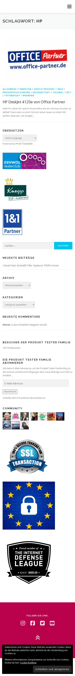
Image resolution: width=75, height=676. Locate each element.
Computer (24, 89)
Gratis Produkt (44, 89)
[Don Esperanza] (51, 416)
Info (60, 89)
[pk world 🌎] (7, 425)
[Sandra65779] (33, 416)
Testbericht (12, 95)
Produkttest (41, 92)
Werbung (29, 95)
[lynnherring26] (16, 416)
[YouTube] (52, 623)
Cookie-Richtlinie (28, 662)
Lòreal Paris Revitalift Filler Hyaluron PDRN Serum (31, 265)
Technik (58, 92)
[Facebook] (32, 623)
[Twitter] (42, 623)
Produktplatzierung (17, 92)
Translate (27, 143)
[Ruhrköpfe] (24, 416)
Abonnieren (10, 391)
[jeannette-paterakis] (7, 416)
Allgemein (9, 89)
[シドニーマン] (16, 425)
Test (68, 92)
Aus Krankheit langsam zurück (30, 324)
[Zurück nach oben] (37, 638)
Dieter (6, 324)
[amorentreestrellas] (24, 425)
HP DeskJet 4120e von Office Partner (34, 101)
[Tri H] (42, 416)
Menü (69, 6)
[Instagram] (22, 623)
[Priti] (60, 416)
